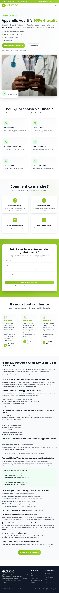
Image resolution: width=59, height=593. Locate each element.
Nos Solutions (34, 578)
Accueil (32, 573)
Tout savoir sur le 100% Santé (29, 552)
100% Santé (34, 576)
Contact (33, 582)
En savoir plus (33, 46)
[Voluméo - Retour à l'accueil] (10, 5)
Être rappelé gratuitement (12, 45)
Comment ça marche (36, 580)
